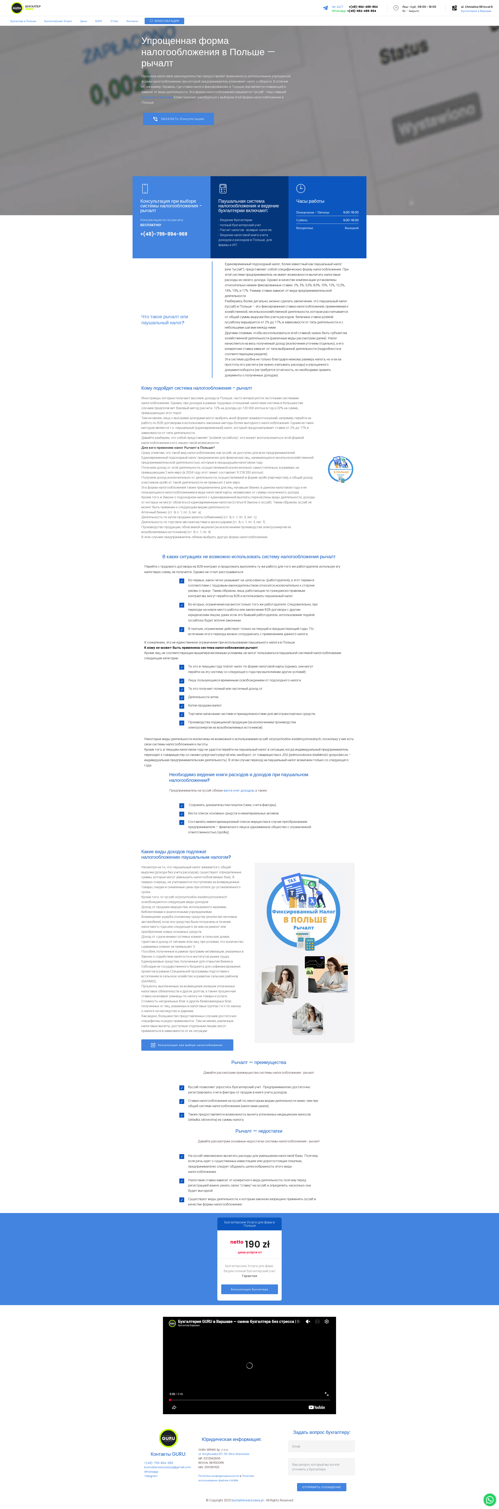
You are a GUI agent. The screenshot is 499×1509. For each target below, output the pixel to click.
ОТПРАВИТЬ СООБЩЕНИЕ (321, 1487)
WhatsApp (151, 1472)
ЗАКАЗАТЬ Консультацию (182, 119)
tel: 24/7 (340, 7)
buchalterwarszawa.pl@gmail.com (167, 1467)
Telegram (150, 1476)
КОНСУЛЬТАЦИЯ (167, 21)
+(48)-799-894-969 (158, 1463)
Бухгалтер (33, 8)
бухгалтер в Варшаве (157, 97)
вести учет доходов (239, 790)
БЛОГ (99, 21)
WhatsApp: (339, 11)
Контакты (132, 21)
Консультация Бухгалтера (249, 1289)
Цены (83, 21)
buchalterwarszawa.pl (248, 1500)
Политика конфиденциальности (218, 1476)
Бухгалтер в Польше (23, 21)
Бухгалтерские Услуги (58, 21)
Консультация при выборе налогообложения (191, 1045)
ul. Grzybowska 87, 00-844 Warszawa (223, 1454)
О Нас (114, 21)
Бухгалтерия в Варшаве (476, 11)
